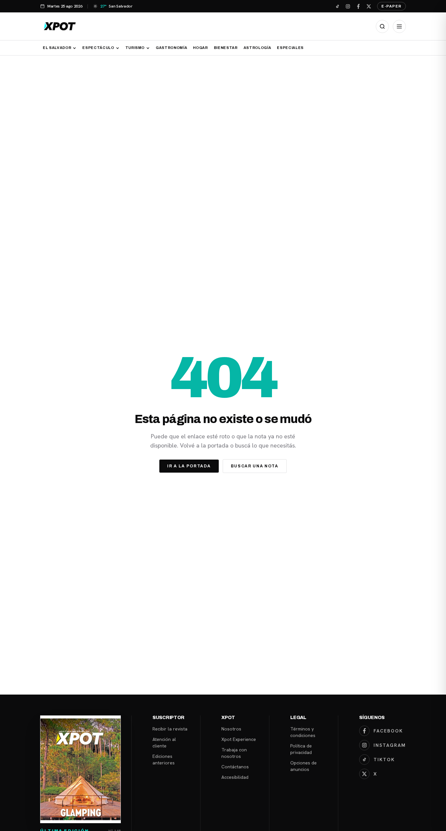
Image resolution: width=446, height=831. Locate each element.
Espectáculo (98, 48)
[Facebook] (358, 6)
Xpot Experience (238, 739)
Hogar (200, 48)
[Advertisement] (223, 104)
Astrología (257, 48)
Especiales (290, 48)
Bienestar (226, 48)
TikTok (384, 759)
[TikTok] (337, 6)
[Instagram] (347, 6)
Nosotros (231, 729)
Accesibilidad (234, 777)
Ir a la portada (189, 466)
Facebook (388, 731)
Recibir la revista (169, 729)
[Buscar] (382, 26)
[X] (368, 6)
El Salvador (57, 48)
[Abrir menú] (399, 26)
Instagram (390, 745)
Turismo (135, 48)
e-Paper (391, 6)
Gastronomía (171, 48)
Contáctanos (235, 767)
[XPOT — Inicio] (59, 26)
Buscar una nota (255, 466)
